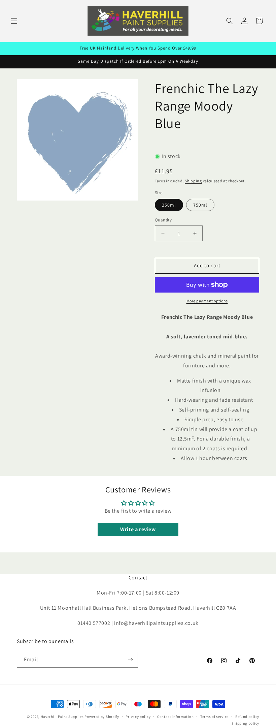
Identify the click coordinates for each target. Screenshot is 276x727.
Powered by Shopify (101, 716)
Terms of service (214, 716)
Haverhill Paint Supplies (62, 716)
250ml (169, 205)
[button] (14, 20)
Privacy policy (138, 716)
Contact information (175, 716)
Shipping (193, 180)
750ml (200, 205)
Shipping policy (246, 723)
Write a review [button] (138, 529)
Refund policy (247, 716)
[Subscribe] (130, 660)
